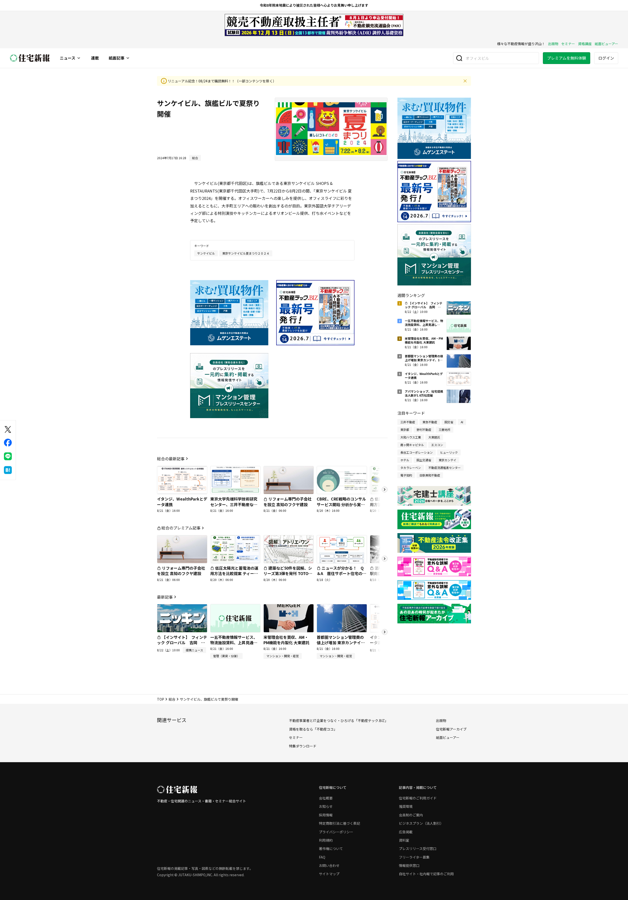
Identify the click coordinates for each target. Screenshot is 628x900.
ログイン (606, 58)
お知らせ (326, 806)
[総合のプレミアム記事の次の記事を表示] (385, 559)
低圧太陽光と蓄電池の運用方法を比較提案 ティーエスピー (234, 573)
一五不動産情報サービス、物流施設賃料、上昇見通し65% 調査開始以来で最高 (233, 642)
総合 (172, 699)
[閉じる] (465, 81)
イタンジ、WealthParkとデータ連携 (182, 501)
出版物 (553, 43)
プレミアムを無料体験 (566, 58)
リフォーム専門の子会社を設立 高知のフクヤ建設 (287, 501)
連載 (95, 58)
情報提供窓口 (409, 865)
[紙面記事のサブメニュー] (127, 58)
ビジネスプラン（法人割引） (421, 823)
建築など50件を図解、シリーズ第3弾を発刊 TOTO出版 (287, 573)
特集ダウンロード (302, 746)
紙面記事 (116, 58)
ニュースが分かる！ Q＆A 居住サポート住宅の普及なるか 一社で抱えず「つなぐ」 (341, 576)
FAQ (322, 857)
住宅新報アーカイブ (451, 729)
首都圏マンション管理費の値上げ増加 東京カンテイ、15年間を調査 (341, 642)
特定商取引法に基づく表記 (339, 823)
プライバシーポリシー (336, 831)
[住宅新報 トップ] (30, 58)
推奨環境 (406, 806)
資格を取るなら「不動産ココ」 (313, 729)
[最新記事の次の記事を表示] (385, 632)
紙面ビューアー (606, 43)
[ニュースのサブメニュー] (78, 58)
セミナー (568, 43)
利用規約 (326, 840)
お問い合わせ (329, 865)
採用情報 (326, 814)
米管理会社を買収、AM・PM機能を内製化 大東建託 (286, 639)
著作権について (331, 848)
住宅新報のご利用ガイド (418, 798)
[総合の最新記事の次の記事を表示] (385, 489)
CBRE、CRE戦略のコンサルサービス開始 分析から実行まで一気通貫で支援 (341, 504)
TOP (160, 699)
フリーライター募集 (414, 857)
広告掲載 (406, 831)
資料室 (404, 840)
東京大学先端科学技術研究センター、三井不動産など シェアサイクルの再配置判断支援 (233, 507)
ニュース (67, 58)
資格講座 (585, 43)
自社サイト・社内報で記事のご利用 (426, 873)
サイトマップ (329, 873)
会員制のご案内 (411, 814)
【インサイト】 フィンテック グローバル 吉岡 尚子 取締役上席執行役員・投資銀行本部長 (182, 645)
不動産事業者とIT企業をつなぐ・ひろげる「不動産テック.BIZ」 (338, 720)
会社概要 (326, 798)
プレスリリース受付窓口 (417, 848)
